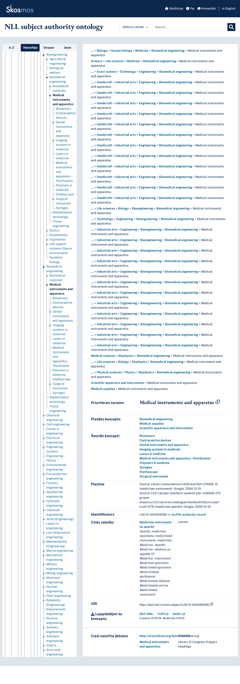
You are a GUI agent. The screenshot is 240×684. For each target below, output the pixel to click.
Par (192, 8)
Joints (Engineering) (60, 519)
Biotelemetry (59, 235)
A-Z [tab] (11, 47)
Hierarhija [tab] (30, 47)
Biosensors (63, 108)
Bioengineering (56, 54)
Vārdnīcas (175, 8)
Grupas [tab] (49, 47)
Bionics (55, 230)
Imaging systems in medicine (63, 144)
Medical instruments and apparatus (63, 99)
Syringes (62, 208)
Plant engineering (58, 596)
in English (229, 8)
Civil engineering (58, 424)
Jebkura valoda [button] (133, 27)
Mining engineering (59, 573)
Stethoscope (65, 194)
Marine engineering (59, 550)
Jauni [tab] (67, 47)
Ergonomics (58, 239)
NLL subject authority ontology (53, 26)
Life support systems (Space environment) (61, 248)
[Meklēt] (231, 27)
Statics (51, 645)
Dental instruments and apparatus (63, 316)
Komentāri (208, 8)
